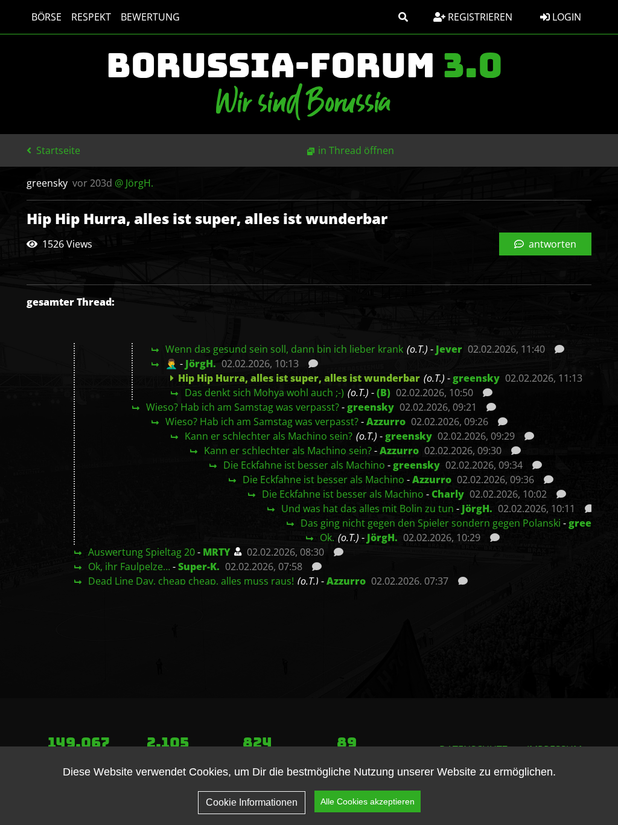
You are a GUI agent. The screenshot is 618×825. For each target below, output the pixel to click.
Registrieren (478, 17)
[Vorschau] (556, 349)
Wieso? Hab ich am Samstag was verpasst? (243, 407)
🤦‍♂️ (171, 363)
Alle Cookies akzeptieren (367, 801)
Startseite (57, 150)
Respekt (91, 17)
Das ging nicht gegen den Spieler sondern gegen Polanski (430, 523)
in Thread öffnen (356, 150)
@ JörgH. (134, 183)
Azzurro (386, 421)
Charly (448, 494)
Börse (46, 17)
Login (565, 17)
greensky (476, 378)
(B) (383, 392)
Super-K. (199, 566)
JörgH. (200, 363)
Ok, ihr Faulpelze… (129, 566)
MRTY (217, 552)
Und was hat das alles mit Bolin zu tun (367, 508)
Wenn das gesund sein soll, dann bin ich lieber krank (284, 349)
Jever (449, 349)
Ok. (327, 537)
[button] (403, 16)
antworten (551, 244)
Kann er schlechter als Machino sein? (268, 436)
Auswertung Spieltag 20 (141, 552)
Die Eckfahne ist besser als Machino (304, 465)
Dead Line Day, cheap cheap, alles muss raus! (191, 581)
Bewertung (150, 17)
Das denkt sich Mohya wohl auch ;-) (264, 392)
